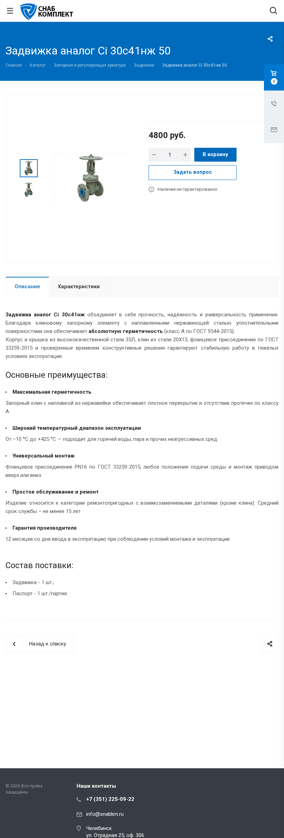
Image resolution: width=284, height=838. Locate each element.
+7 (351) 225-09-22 (110, 799)
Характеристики (79, 286)
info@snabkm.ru (105, 814)
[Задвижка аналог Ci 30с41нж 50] (91, 178)
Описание (27, 286)
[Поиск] (273, 11)
